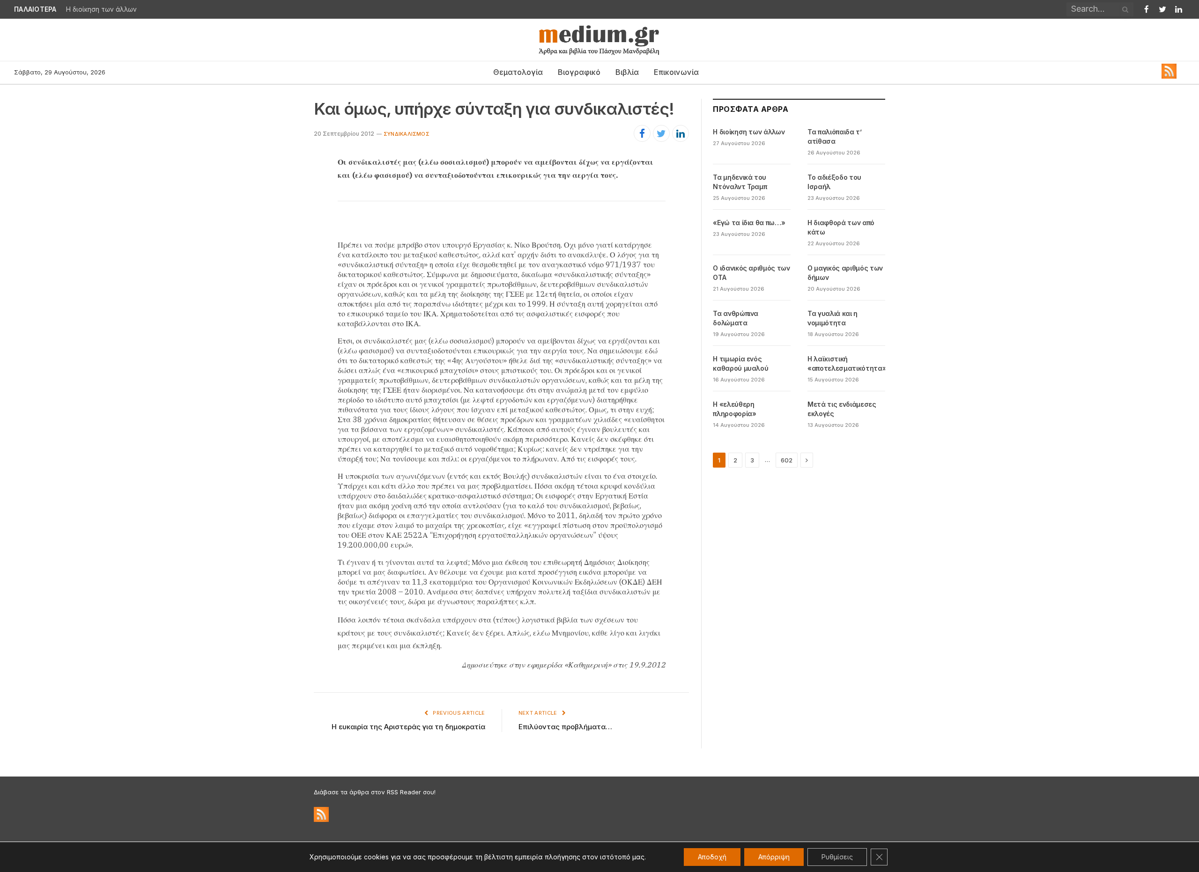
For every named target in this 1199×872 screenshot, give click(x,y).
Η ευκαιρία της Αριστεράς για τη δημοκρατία (408, 726)
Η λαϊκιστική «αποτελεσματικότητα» (846, 363)
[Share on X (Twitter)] (661, 133)
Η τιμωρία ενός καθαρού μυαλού (740, 363)
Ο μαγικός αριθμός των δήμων (845, 272)
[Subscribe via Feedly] (1169, 76)
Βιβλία (627, 72)
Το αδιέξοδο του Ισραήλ (834, 182)
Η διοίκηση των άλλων (101, 9)
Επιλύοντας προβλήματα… (565, 726)
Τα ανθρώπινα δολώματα (735, 318)
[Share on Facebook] (642, 133)
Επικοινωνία (676, 72)
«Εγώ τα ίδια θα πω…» (749, 223)
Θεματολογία (518, 72)
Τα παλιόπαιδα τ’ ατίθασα (834, 136)
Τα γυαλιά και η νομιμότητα (832, 318)
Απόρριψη (774, 857)
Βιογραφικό (579, 72)
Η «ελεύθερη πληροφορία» (734, 409)
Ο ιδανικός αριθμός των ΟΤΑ (751, 272)
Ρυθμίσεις (837, 857)
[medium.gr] (599, 40)
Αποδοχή (712, 857)
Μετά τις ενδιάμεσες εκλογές (841, 409)
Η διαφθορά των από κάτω (840, 227)
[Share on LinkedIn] (680, 133)
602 (786, 460)
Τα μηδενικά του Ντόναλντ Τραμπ (740, 182)
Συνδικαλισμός (406, 134)
